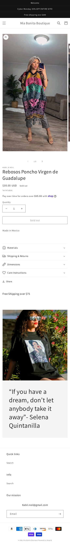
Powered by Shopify (45, 540)
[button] (4, 23)
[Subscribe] (59, 514)
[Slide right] (42, 161)
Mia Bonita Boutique (30, 540)
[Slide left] (27, 161)
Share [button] (9, 281)
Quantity (6, 202)
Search (10, 462)
